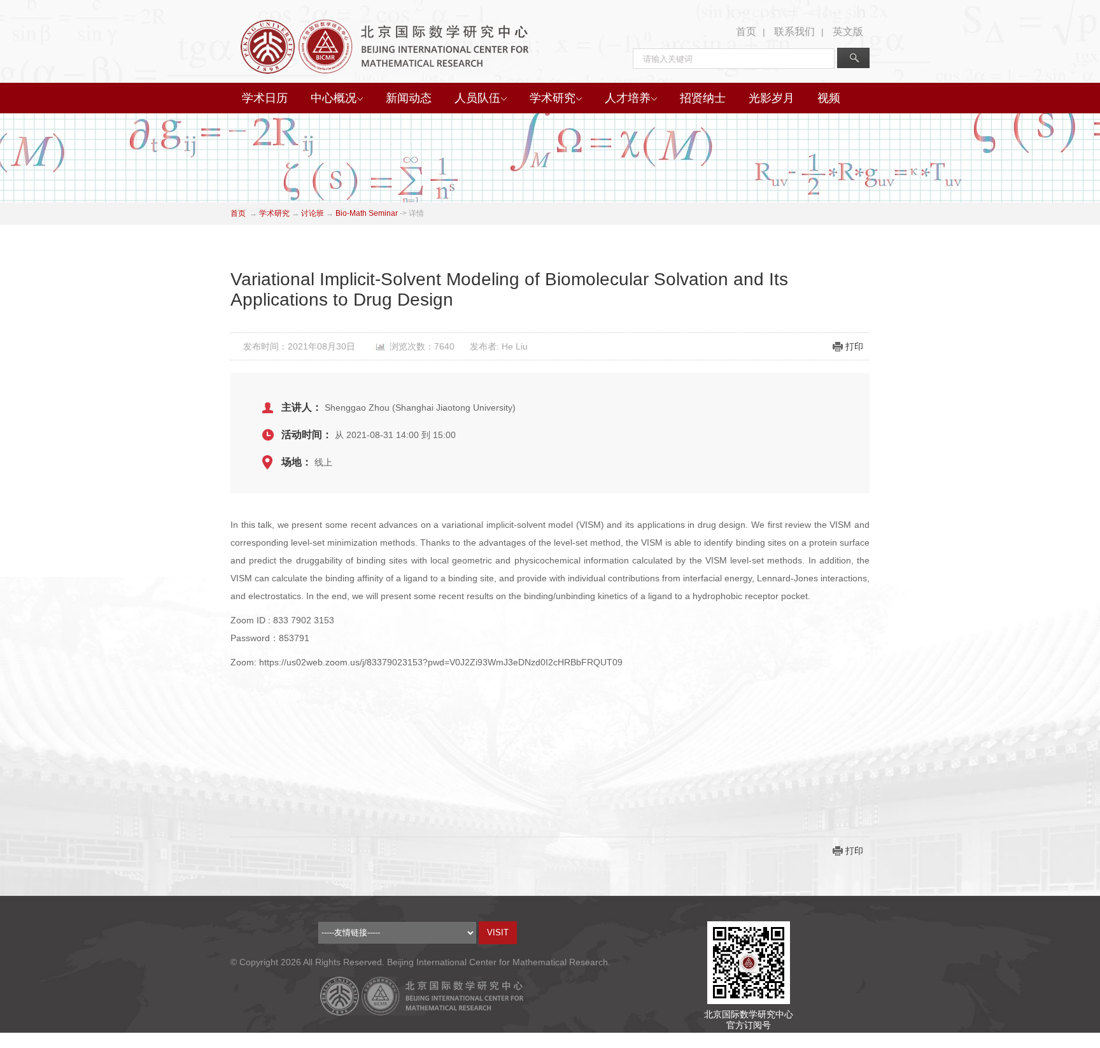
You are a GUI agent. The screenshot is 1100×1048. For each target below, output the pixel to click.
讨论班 (312, 213)
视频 (828, 98)
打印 (854, 346)
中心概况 (333, 98)
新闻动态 (409, 98)
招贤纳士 (703, 98)
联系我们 (794, 31)
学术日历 (265, 98)
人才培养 (628, 98)
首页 (746, 31)
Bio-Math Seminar (366, 213)
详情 (416, 213)
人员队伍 (477, 98)
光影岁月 (771, 98)
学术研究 (552, 98)
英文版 (848, 31)
